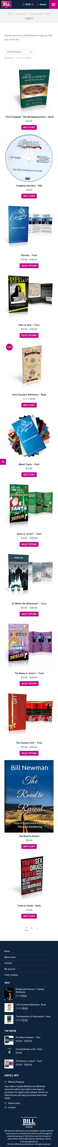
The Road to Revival (29, 836)
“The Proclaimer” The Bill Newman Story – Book (29, 117)
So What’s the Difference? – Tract (29, 603)
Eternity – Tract (29, 255)
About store (10, 957)
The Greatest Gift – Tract (29, 742)
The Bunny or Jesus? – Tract (29, 673)
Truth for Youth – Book (29, 905)
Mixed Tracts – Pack (29, 464)
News (7, 951)
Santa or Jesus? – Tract (29, 534)
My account (9, 969)
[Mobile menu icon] (53, 4)
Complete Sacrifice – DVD (29, 185)
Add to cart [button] (29, 127)
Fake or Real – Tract (29, 325)
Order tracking (11, 975)
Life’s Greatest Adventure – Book (29, 394)
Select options (29, 266)
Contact (8, 963)
